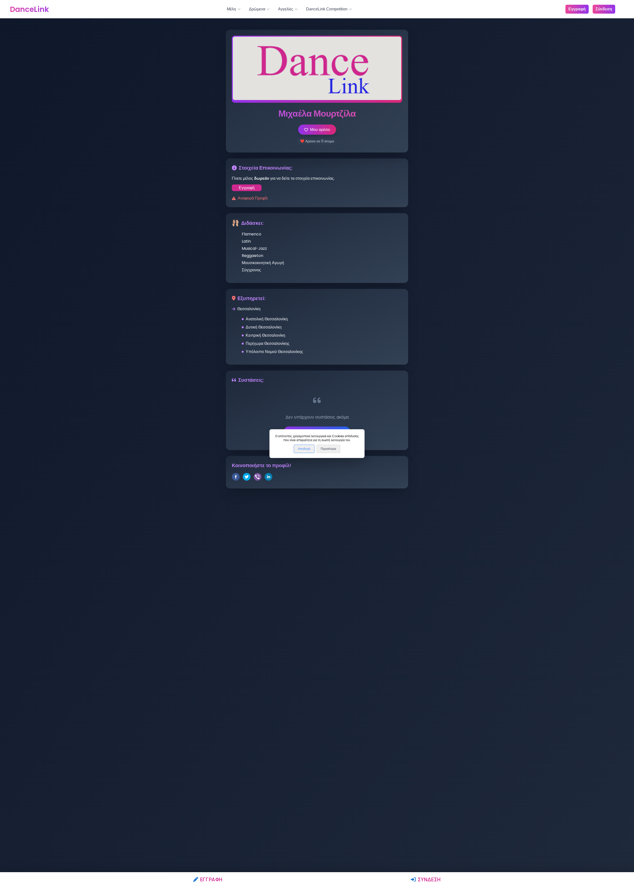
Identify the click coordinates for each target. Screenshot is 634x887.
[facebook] (236, 477)
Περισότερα (328, 449)
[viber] (258, 477)
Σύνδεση (429, 880)
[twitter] (247, 477)
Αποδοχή (304, 449)
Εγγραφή (211, 880)
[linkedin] (268, 477)
